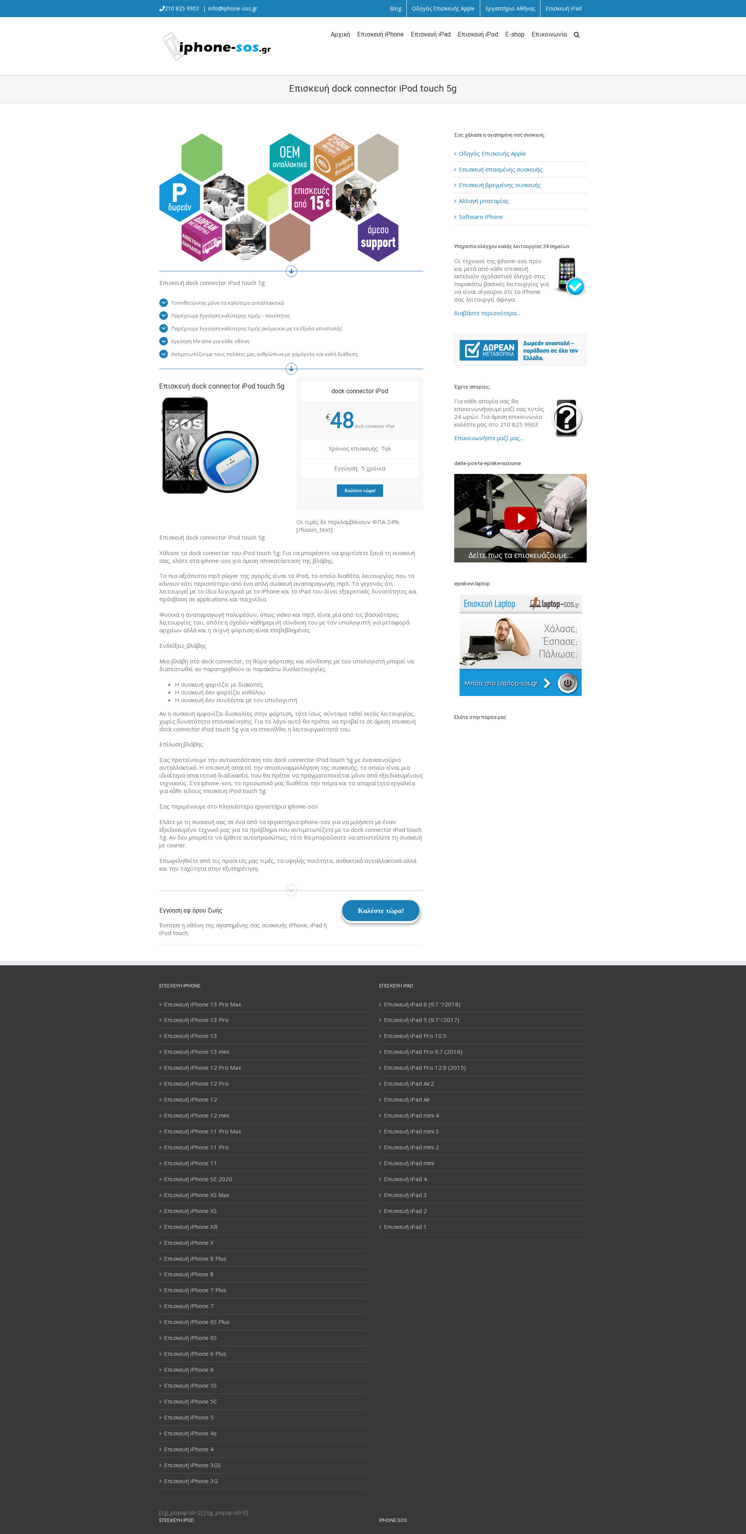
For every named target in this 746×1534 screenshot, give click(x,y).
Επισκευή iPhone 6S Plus (197, 1322)
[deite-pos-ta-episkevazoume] (520, 477)
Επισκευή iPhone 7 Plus (195, 1290)
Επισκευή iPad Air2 (409, 1083)
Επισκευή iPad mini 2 (411, 1147)
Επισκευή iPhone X (189, 1242)
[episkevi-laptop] (520, 645)
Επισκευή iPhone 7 (189, 1306)
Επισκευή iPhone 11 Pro (196, 1147)
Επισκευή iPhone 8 (189, 1274)
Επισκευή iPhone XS (190, 1211)
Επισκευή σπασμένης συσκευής (500, 169)
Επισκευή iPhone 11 (190, 1163)
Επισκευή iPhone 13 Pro (196, 1020)
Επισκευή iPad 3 (405, 1195)
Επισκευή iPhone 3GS (192, 1465)
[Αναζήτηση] (577, 33)
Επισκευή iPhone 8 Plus (195, 1258)
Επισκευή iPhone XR (191, 1226)
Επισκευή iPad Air (407, 1099)
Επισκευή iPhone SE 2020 (198, 1179)
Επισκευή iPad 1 (405, 1226)
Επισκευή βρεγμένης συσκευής (500, 185)
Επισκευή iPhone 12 (190, 1099)
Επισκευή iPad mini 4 (411, 1115)
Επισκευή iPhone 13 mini (196, 1051)
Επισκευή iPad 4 (405, 1179)
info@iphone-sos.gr (232, 8)
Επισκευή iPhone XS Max (197, 1195)
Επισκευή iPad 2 (405, 1211)
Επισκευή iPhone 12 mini (196, 1115)
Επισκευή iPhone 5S (190, 1385)
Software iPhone (481, 216)
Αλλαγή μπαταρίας (484, 201)
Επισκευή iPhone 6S (190, 1337)
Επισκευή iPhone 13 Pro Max (202, 1004)
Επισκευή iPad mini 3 (411, 1131)
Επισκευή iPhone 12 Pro (196, 1083)
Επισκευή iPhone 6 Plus (195, 1353)
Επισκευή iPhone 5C (190, 1401)
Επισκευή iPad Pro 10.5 (415, 1035)
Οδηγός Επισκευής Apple (492, 153)
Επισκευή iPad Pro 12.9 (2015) (425, 1067)
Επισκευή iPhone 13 (190, 1035)
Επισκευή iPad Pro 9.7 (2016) (423, 1051)
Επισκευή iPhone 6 (189, 1369)
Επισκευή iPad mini (409, 1163)
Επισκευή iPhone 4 (189, 1449)
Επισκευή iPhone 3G (191, 1481)
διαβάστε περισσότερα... (487, 313)
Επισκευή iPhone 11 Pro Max (202, 1131)
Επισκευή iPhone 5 (189, 1417)
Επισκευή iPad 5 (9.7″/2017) (421, 1020)
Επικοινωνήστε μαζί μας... (488, 438)
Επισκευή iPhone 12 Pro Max (202, 1067)
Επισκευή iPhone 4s (190, 1433)
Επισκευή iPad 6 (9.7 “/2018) (422, 1004)
